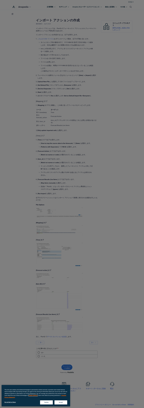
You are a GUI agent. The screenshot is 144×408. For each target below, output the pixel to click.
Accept (61, 402)
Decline (46, 402)
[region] (36, 395)
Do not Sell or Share (10, 402)
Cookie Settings (33, 395)
